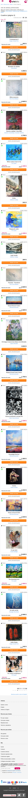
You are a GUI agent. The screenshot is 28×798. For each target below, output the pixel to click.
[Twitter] (19, 795)
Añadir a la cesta (14, 47)
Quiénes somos (4, 704)
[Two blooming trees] (14, 571)
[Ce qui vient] (14, 537)
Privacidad (14, 772)
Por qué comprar (4, 718)
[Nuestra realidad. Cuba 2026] (14, 120)
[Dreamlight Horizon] (14, 441)
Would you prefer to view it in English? (19, 694)
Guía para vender (5, 736)
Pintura (11, 4)
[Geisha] (14, 476)
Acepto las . (11, 770)
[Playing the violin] (14, 219)
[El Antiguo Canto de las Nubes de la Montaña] (14, 330)
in (18, 788)
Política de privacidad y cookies (8, 758)
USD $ (14, 788)
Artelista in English (5, 709)
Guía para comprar (5, 720)
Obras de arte (6, 4)
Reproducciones (4, 722)
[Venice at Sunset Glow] (14, 505)
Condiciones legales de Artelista (13, 770)
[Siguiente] (26, 17)
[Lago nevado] (14, 248)
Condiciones (19, 772)
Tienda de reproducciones (6, 754)
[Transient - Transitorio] (14, 275)
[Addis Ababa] (14, 632)
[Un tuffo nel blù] (14, 601)
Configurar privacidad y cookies (8, 761)
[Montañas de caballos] (14, 59)
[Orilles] (14, 186)
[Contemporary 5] (14, 30)
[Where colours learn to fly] (14, 152)
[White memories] (14, 88)
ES (10, 788)
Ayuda (2, 746)
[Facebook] (23, 795)
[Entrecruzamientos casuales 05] (14, 400)
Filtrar (2, 19)
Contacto (3, 749)
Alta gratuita (3, 733)
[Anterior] (23, 17)
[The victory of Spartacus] (14, 664)
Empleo (2, 707)
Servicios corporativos (6, 725)
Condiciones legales (5, 756)
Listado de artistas (5, 751)
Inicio (2, 4)
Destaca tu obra (4, 738)
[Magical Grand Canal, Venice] (14, 363)
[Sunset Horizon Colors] (14, 300)
